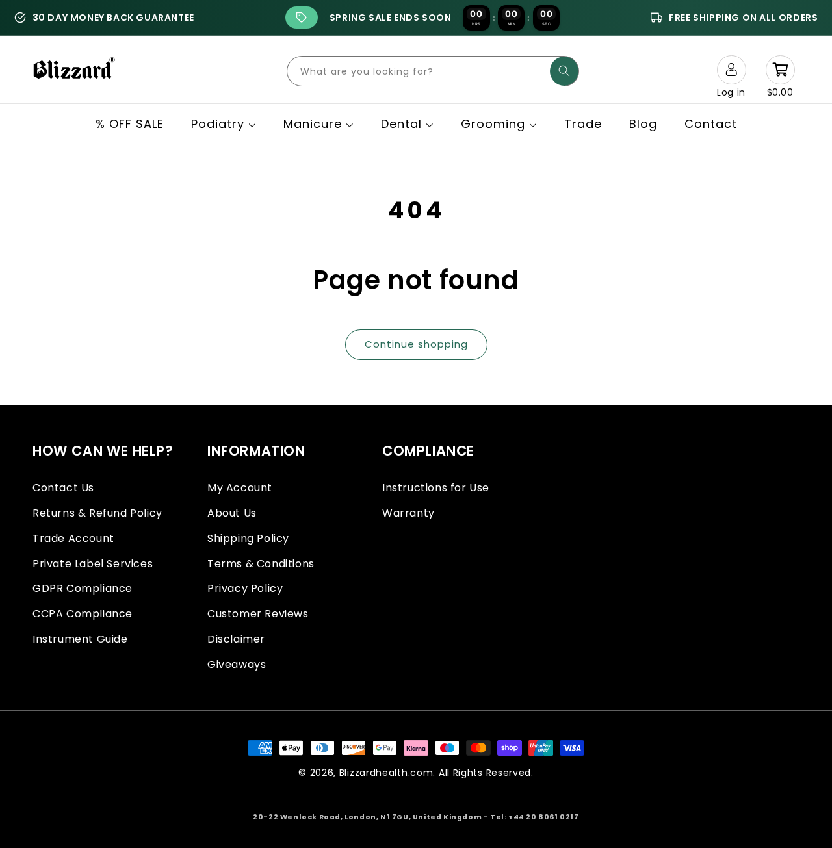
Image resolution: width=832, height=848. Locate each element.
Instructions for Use (435, 487)
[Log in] (731, 69)
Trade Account (73, 538)
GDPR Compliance (82, 588)
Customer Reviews (258, 613)
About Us (232, 513)
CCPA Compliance (82, 613)
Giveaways (236, 664)
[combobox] (432, 71)
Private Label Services (92, 563)
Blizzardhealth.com (386, 772)
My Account (239, 487)
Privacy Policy (245, 588)
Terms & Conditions (261, 563)
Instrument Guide (80, 639)
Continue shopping (416, 344)
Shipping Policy (248, 538)
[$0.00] (780, 69)
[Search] (564, 71)
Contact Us (63, 487)
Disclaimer (236, 639)
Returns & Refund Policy (97, 513)
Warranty (408, 513)
